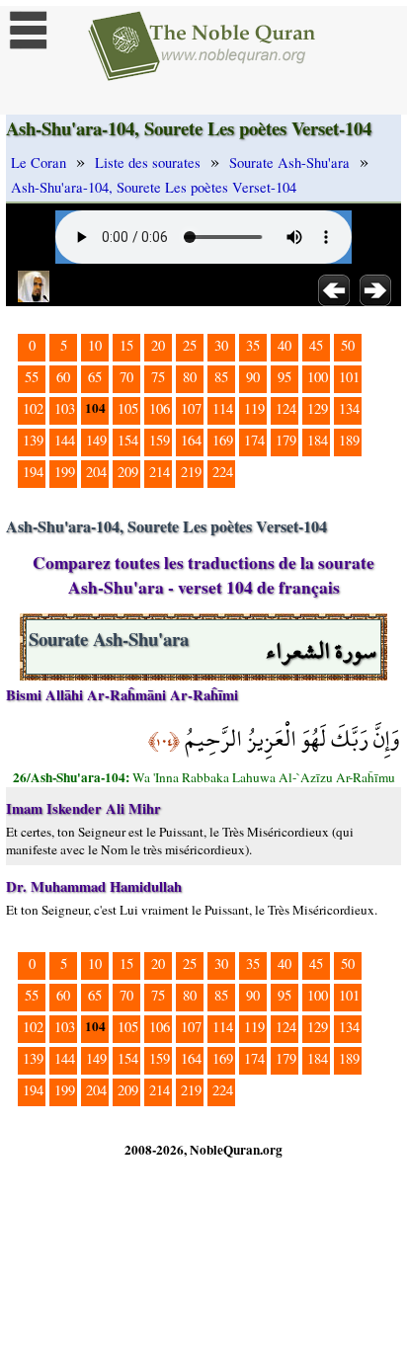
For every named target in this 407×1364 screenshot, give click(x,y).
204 (96, 471)
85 (221, 376)
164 (191, 440)
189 (349, 440)
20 (158, 345)
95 (284, 376)
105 (128, 408)
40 (284, 345)
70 (126, 376)
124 (286, 408)
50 (348, 345)
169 (222, 440)
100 (317, 376)
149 (96, 440)
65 (95, 376)
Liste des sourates (148, 162)
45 (316, 345)
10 (95, 345)
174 (254, 440)
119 (254, 408)
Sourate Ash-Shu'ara (289, 162)
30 (221, 345)
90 (253, 376)
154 (128, 440)
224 (222, 471)
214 (159, 471)
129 (317, 408)
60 (63, 376)
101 (349, 376)
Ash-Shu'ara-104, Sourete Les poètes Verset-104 (153, 187)
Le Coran (38, 162)
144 (64, 440)
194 (33, 471)
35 (253, 345)
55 (32, 376)
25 (190, 345)
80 (190, 376)
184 (317, 440)
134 (349, 408)
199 (64, 471)
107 (191, 408)
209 (128, 471)
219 (191, 471)
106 (159, 408)
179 (286, 440)
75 (158, 376)
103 (64, 408)
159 (159, 440)
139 (33, 440)
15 (126, 345)
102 (33, 408)
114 (222, 408)
